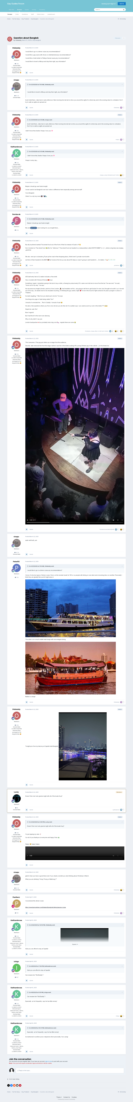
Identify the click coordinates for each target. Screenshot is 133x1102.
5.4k (17, 162)
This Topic (116, 9)
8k (17, 808)
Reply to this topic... (25, 1070)
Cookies (74, 1097)
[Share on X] (8, 1085)
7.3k (17, 577)
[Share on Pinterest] (20, 1085)
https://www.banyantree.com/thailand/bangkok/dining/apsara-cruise (45, 907)
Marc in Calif (98, 331)
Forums (10, 14)
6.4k (17, 230)
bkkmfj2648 (110, 529)
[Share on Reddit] (14, 1085)
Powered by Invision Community (66, 1099)
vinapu (16, 80)
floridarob (110, 175)
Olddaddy (18, 40)
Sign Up (122, 3)
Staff (32, 14)
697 (17, 977)
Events (27, 9)
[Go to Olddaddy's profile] (9, 39)
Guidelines (25, 14)
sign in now (48, 1061)
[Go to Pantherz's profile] (17, 904)
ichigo (16, 961)
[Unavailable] (70, 608)
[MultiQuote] (26, 72)
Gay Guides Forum (15, 3)
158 (17, 913)
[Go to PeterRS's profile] (17, 568)
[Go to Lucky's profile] (17, 798)
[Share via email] (17, 1085)
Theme (58, 1097)
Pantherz (16, 897)
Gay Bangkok (37, 40)
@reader (33, 228)
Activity (34, 9)
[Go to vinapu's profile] (17, 86)
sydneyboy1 (116, 809)
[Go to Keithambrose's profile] (17, 153)
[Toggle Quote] (28, 84)
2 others (106, 331)
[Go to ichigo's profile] (17, 968)
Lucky (105, 175)
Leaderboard (51, 14)
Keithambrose (16, 147)
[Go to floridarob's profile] (17, 221)
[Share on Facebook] (11, 1085)
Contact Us (66, 1097)
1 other (117, 175)
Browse (19, 9)
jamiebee (116, 265)
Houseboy (42, 9)
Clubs (17, 14)
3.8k (17, 63)
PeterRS (16, 562)
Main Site (11, 9)
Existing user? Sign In (108, 3)
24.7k (17, 95)
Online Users (40, 14)
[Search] (124, 9)
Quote (31, 72)
